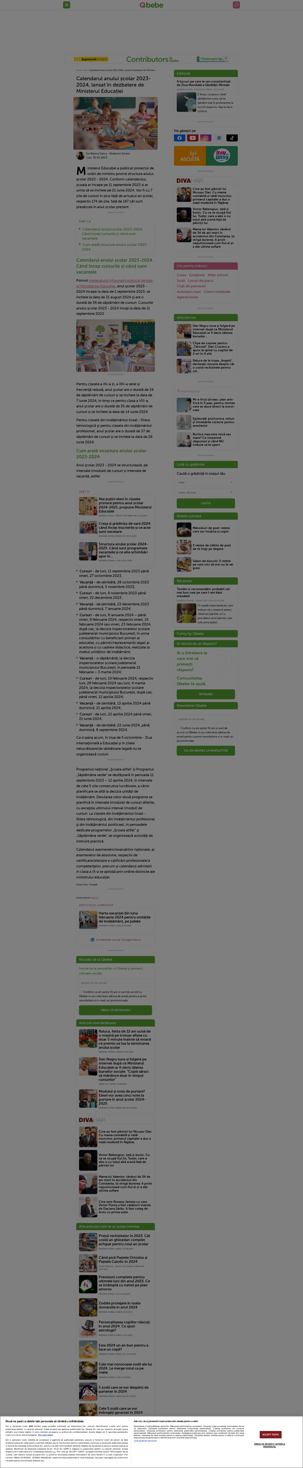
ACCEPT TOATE (270, 1434)
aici (54, 1451)
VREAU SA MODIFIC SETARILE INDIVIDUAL (269, 1445)
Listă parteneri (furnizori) (145, 1441)
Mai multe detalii (45, 1435)
